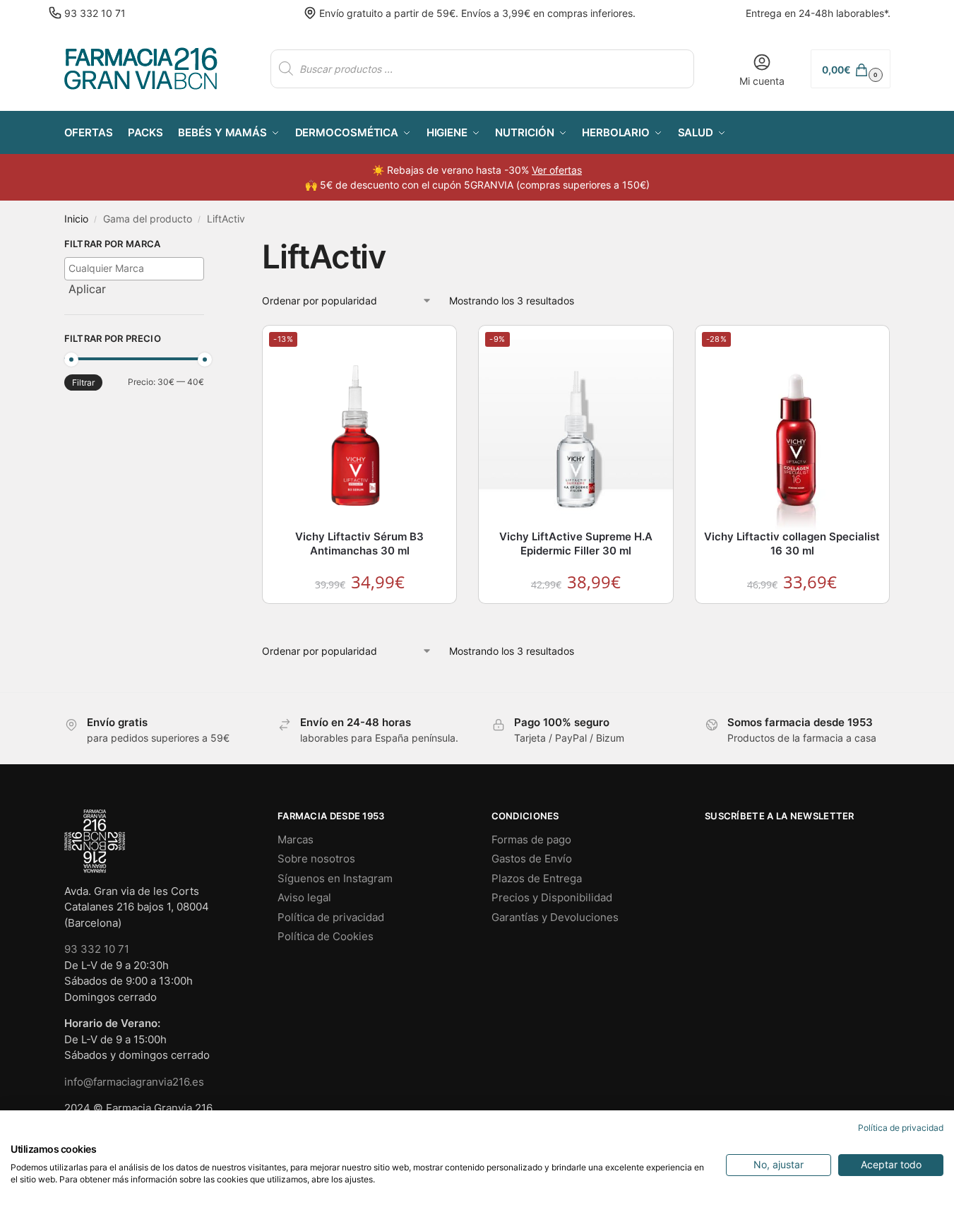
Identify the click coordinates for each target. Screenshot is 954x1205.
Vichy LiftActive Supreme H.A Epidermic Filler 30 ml (575, 543)
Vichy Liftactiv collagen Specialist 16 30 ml (792, 543)
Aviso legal (304, 897)
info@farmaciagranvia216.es (134, 1081)
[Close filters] (208, 246)
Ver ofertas (557, 170)
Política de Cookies (326, 936)
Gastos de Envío (531, 858)
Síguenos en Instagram (335, 878)
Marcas (296, 839)
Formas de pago (531, 839)
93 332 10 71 (95, 13)
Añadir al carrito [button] (360, 618)
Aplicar (87, 289)
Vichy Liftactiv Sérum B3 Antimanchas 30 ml (359, 543)
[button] (850, 68)
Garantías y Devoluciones (555, 917)
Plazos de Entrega (536, 878)
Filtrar (83, 382)
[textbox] (138, 268)
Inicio (76, 219)
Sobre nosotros (316, 858)
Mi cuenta (762, 81)
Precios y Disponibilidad (551, 897)
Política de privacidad (331, 917)
